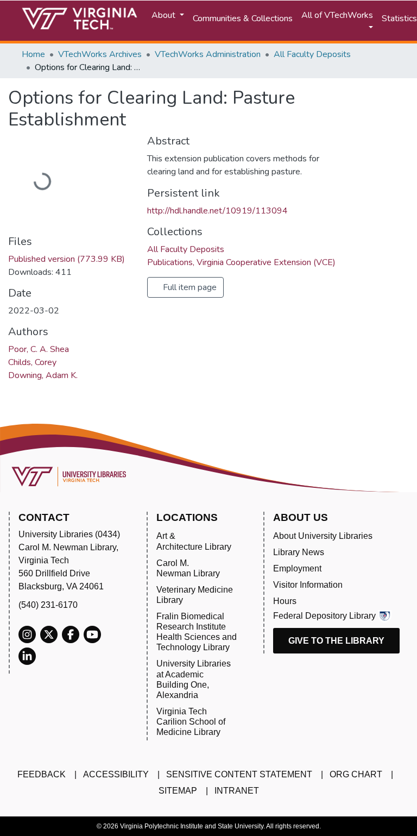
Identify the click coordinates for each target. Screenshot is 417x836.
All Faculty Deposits (312, 54)
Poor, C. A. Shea (38, 349)
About (164, 15)
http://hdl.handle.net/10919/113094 (217, 211)
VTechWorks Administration (208, 54)
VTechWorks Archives (100, 54)
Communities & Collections (243, 18)
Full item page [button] (189, 287)
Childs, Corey (32, 362)
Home (33, 54)
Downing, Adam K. (43, 375)
